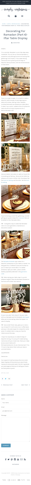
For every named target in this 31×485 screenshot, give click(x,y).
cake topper (25, 317)
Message (3, 415)
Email (9, 378)
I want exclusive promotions (15, 3)
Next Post (24, 385)
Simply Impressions (13, 24)
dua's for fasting (8, 180)
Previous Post (8, 385)
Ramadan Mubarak (8, 261)
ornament (21, 218)
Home (4, 24)
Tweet (5, 378)
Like (2, 378)
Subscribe (16, 42)
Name (3, 399)
